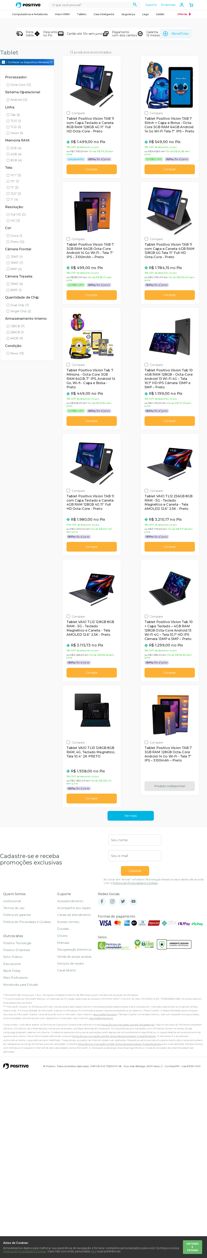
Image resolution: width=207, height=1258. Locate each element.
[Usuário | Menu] (182, 5)
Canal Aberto (66, 970)
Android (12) (19, 100)
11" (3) (14, 187)
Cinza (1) (16, 236)
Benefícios (180, 34)
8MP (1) (16, 290)
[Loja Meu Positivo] (28, 5)
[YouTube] (133, 901)
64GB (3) (17, 338)
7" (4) (14, 199)
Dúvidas (63, 929)
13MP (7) (17, 263)
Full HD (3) (18, 214)
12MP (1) (16, 257)
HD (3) (15, 220)
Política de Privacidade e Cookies (135, 883)
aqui (93, 1251)
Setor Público (13, 957)
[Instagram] (112, 901)
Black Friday (12, 971)
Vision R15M (62, 14)
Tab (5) (15, 115)
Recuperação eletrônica (74, 949)
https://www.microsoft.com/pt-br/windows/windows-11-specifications (113, 1036)
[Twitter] (123, 901)
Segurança (128, 14)
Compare (78, 113)
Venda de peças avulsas (74, 956)
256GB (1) (17, 332)
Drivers (62, 936)
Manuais (63, 943)
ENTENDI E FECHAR (193, 1247)
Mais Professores (15, 977)
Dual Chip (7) (20, 305)
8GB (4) (16, 160)
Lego (145, 14)
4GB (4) (16, 154)
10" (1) (15, 181)
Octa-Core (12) (21, 85)
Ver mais (131, 816)
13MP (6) (17, 284)
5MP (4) (16, 269)
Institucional (12, 901)
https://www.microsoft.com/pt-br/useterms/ (127, 1024)
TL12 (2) (16, 127)
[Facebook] (102, 901)
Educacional (12, 964)
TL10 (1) (16, 121)
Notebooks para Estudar (20, 985)
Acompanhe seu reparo (74, 908)
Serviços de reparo (70, 963)
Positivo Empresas (16, 950)
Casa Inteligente (104, 14)
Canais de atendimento (74, 915)
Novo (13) (17, 353)
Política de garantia (17, 915)
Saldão (160, 14)
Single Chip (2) (21, 311)
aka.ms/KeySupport (105, 1014)
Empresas (168, 4)
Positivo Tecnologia (17, 943)
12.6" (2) (16, 193)
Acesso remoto (68, 922)
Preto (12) (17, 242)
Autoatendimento (70, 901)
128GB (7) (17, 326)
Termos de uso (13, 908)
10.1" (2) (16, 175)
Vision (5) (17, 133)
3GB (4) (16, 148)
